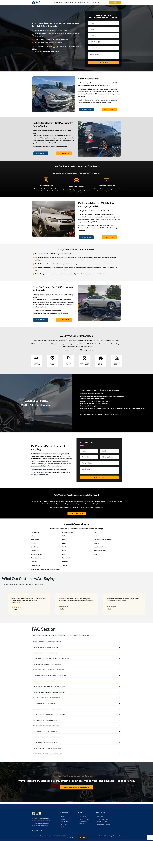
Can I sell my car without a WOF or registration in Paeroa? (51, 658)
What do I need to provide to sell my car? (45, 720)
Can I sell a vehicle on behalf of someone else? (47, 709)
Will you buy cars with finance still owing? (46, 726)
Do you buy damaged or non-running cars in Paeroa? (49, 670)
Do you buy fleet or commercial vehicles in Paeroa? (49, 687)
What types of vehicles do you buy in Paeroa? (47, 642)
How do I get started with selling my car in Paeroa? (49, 692)
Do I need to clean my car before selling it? (46, 698)
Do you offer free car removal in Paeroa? (45, 647)
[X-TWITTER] (39, 830)
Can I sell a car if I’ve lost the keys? (44, 703)
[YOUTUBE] (41, 830)
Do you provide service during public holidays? (47, 754)
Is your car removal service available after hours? (49, 715)
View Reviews (63, 836)
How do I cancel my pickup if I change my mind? (47, 748)
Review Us (56, 836)
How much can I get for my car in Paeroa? (45, 653)
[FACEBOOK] (33, 830)
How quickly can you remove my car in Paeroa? (47, 664)
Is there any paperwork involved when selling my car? (49, 675)
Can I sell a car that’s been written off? (45, 743)
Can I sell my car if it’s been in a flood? (45, 731)
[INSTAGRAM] (35, 830)
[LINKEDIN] (37, 830)
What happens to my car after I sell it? (45, 681)
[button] (76, 642)
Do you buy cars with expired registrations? (47, 737)
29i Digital (118, 836)
